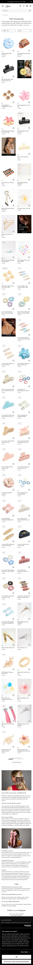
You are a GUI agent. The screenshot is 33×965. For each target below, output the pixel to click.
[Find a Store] (20, 6)
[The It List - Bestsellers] (24, 69)
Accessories (6, 15)
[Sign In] (27, 6)
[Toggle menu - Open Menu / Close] (2, 6)
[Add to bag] (13, 50)
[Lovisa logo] (8, 6)
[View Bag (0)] (30, 6)
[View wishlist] (23, 6)
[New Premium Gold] (24, 224)
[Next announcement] (28, 1)
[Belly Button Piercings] (9, 327)
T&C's (6, 1)
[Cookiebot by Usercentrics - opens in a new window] (24, 926)
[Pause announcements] (31, 1)
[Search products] (30, 10)
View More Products (16, 762)
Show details (24, 952)
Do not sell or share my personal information (16, 961)
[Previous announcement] (2, 1)
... (26, 25)
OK (16, 957)
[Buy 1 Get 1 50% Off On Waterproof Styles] (9, 146)
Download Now (24, 1)
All (2, 15)
